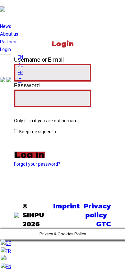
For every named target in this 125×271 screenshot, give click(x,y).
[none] (20, 68)
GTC (103, 224)
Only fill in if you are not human (45, 120)
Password (27, 85)
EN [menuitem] (20, 57)
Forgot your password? (37, 164)
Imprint (66, 206)
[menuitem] (20, 57)
